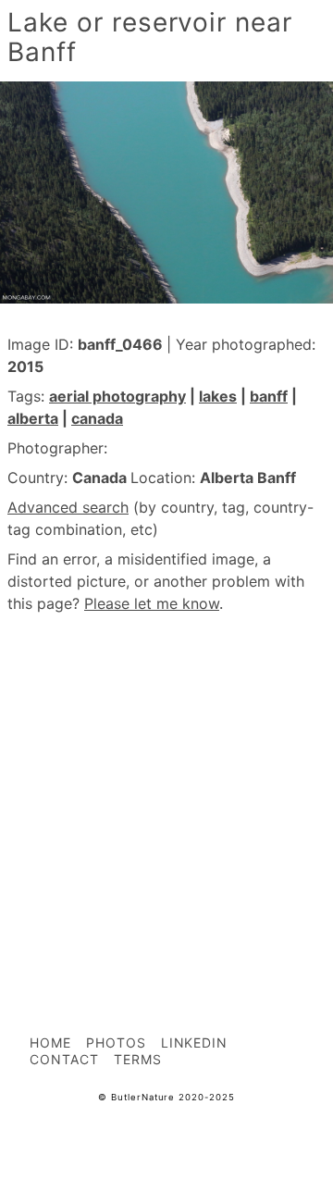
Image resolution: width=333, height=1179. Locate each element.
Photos (116, 1042)
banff (269, 396)
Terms (138, 1059)
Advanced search (68, 507)
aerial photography (117, 396)
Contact (64, 1059)
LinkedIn (194, 1042)
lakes (218, 396)
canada (97, 418)
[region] (166, 783)
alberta (32, 418)
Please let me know (151, 603)
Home (50, 1042)
